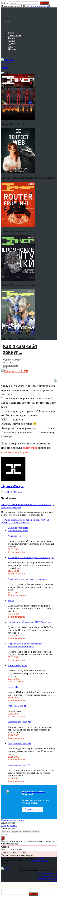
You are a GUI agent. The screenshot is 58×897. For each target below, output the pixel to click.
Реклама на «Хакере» (47, 878)
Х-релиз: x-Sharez (15, 522)
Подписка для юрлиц (47, 876)
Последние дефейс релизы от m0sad (25, 520)
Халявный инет (16, 536)
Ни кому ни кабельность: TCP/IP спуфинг (29, 622)
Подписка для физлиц (47, 873)
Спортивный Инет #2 (19, 765)
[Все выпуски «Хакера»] (1, 54)
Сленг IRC (13, 687)
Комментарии (10, 365)
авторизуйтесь (9, 825)
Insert (33, 894)
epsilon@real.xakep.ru (14, 452)
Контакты (52, 881)
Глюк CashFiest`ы (17, 705)
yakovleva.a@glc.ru (39, 860)
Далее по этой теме (18, 527)
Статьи (18, 492)
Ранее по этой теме (18, 530)
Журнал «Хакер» (12, 359)
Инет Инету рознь (17, 665)
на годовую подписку (38, 6)
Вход (54, 4)
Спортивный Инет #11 (19, 743)
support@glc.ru (42, 858)
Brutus (11, 600)
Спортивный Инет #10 (19, 721)
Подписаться (32, 809)
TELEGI (11, 492)
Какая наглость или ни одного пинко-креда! (30, 557)
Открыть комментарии (13, 820)
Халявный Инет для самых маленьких (28, 579)
